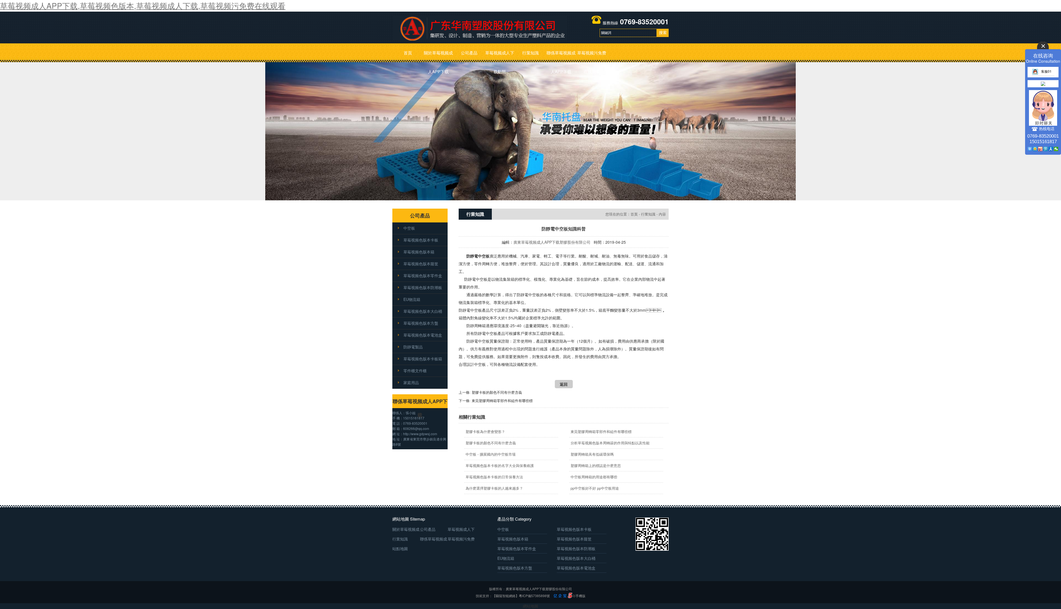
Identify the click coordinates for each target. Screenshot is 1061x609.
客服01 (1046, 71)
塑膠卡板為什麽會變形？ (485, 431)
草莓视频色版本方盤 (420, 323)
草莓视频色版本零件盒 (422, 275)
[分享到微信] (1056, 149)
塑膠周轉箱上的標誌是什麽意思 (596, 465)
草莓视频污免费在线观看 (591, 56)
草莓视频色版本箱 (418, 251)
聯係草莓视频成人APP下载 (561, 56)
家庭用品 (411, 382)
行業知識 (530, 53)
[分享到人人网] (1051, 149)
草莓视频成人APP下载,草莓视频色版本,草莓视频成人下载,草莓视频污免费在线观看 (142, 5)
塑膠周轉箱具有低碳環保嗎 (592, 454)
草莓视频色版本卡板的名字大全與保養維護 (500, 465)
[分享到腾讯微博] (1045, 149)
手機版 (580, 595)
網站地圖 (530, 606)
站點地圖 (400, 548)
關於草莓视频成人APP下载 (438, 56)
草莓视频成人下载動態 (499, 56)
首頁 (408, 53)
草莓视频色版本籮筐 (420, 263)
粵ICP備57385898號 (534, 595)
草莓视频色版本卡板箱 (422, 358)
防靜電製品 (413, 347)
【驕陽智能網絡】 (505, 595)
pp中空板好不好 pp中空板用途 (595, 488)
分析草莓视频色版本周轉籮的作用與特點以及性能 (610, 442)
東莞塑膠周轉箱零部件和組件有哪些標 (502, 400)
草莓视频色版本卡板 (420, 240)
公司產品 (469, 53)
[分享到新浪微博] (1040, 149)
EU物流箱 (411, 299)
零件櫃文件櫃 (415, 370)
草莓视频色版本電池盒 (422, 335)
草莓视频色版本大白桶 (422, 311)
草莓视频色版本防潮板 (422, 287)
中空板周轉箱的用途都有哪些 (594, 476)
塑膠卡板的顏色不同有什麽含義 (497, 392)
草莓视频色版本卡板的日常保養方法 (494, 476)
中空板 (409, 228)
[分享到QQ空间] (1035, 149)
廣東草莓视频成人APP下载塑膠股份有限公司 (551, 242)
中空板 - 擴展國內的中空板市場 (491, 454)
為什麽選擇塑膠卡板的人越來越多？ (494, 488)
